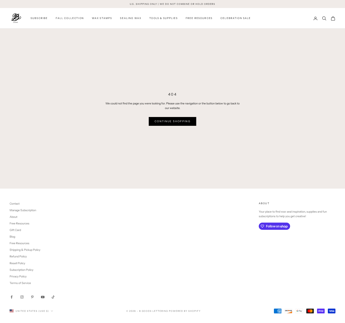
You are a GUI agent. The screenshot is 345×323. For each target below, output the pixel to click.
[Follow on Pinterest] (32, 297)
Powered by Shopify (185, 311)
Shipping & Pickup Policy (25, 250)
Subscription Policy (21, 270)
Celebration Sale (235, 18)
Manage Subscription (23, 210)
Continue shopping (172, 121)
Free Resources (199, 18)
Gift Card (15, 230)
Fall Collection (70, 18)
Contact (15, 203)
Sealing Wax (130, 18)
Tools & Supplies (163, 18)
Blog (12, 236)
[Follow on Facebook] (12, 297)
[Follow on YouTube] (43, 297)
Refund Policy (18, 256)
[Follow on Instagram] (22, 297)
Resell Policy (17, 263)
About (13, 217)
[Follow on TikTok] (53, 297)
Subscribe (39, 18)
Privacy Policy (18, 276)
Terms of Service (20, 283)
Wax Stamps (102, 18)
